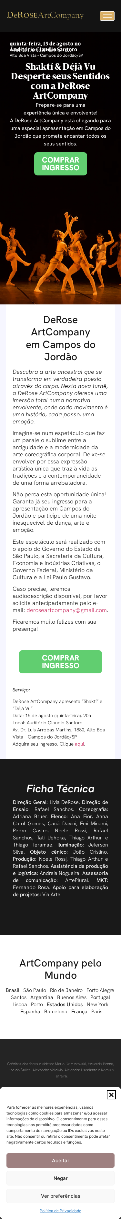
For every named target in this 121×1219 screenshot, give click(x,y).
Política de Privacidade (60, 1210)
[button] (111, 1095)
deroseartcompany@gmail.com (66, 610)
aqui (79, 744)
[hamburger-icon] (107, 16)
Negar (61, 1178)
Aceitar (60, 1160)
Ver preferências (60, 1196)
